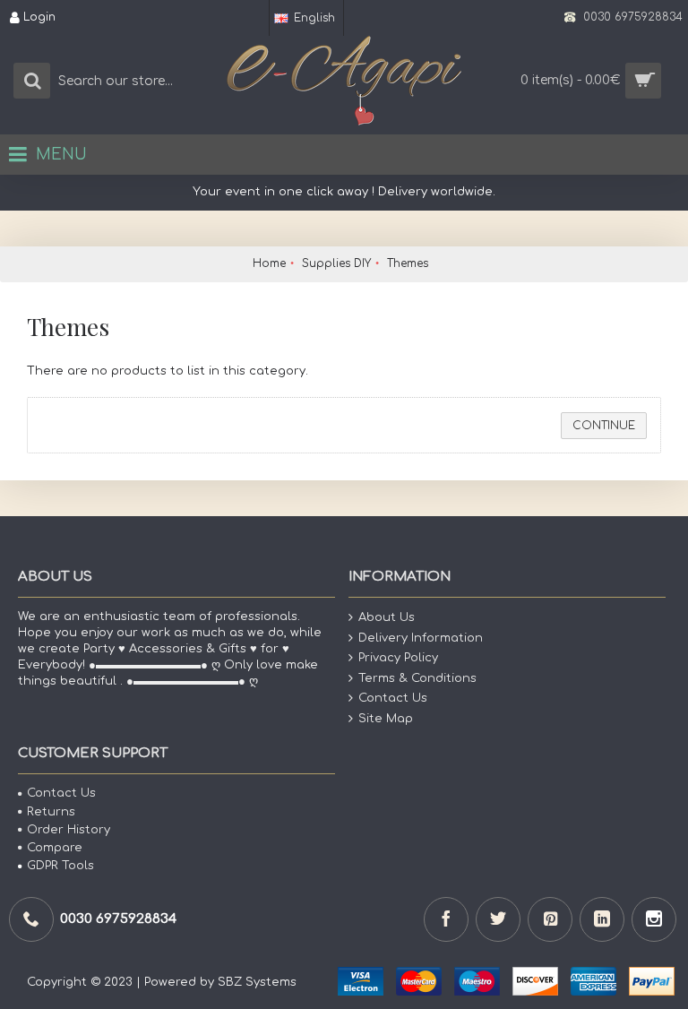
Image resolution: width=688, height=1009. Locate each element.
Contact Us (392, 698)
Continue (603, 425)
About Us (386, 617)
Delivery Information (420, 637)
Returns (51, 812)
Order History (68, 830)
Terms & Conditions (417, 678)
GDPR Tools (60, 865)
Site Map (385, 718)
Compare (54, 847)
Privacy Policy (398, 657)
